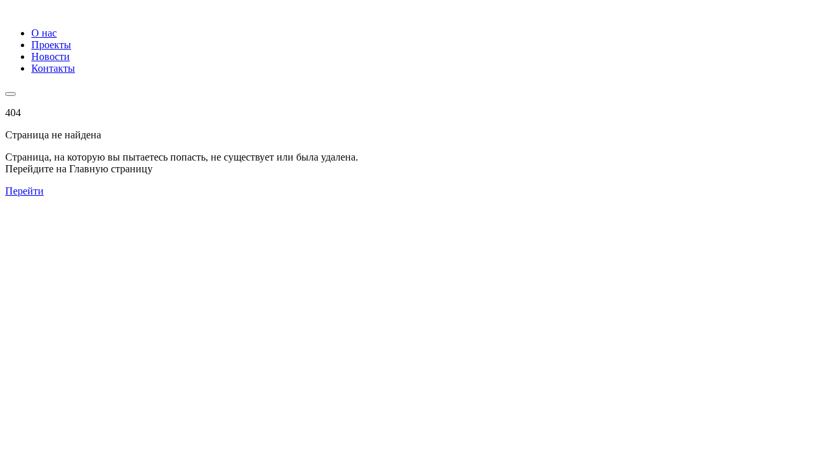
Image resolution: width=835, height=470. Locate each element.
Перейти (24, 190)
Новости (50, 56)
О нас (44, 33)
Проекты (51, 44)
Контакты (53, 68)
